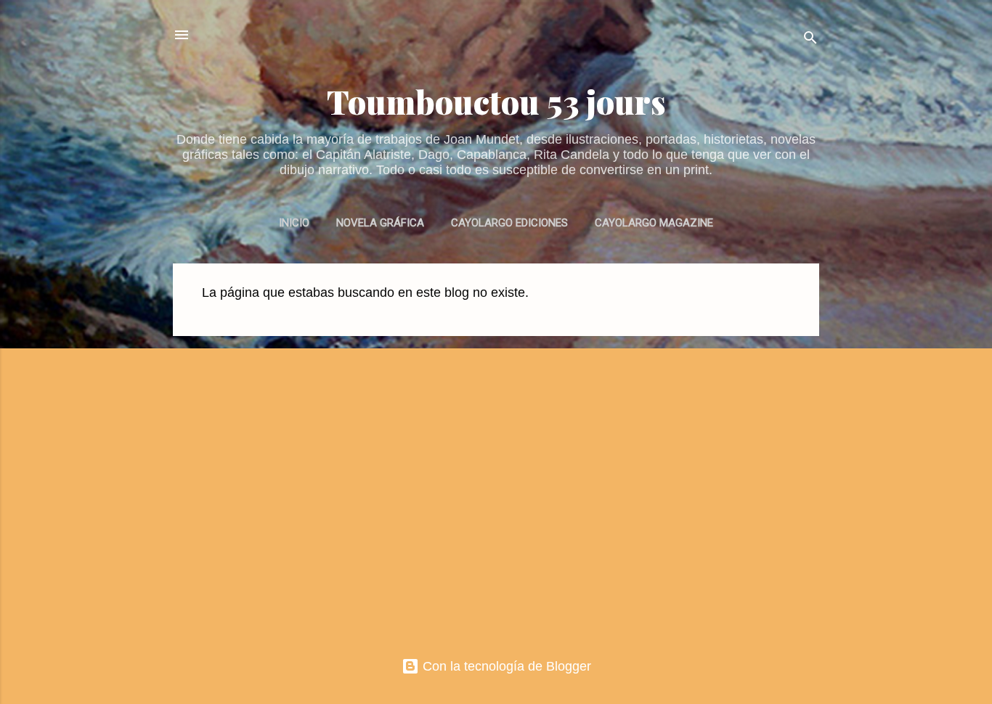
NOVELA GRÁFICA (380, 222)
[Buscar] (810, 39)
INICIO (294, 222)
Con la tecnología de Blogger (505, 666)
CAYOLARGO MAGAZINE (654, 222)
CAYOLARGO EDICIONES (509, 222)
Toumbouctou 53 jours (496, 101)
